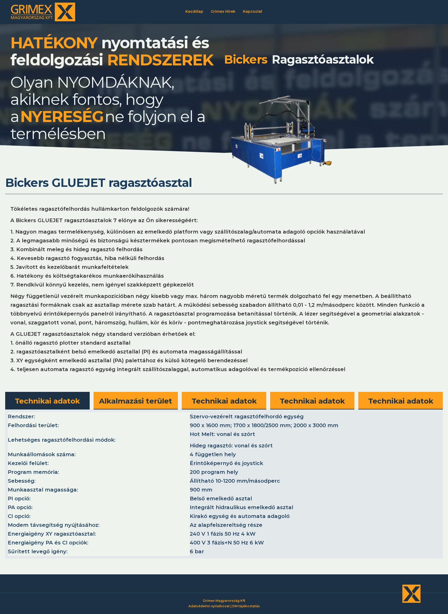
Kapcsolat (252, 11)
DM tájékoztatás (246, 606)
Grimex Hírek (223, 11)
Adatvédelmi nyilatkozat (209, 606)
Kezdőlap (194, 11)
